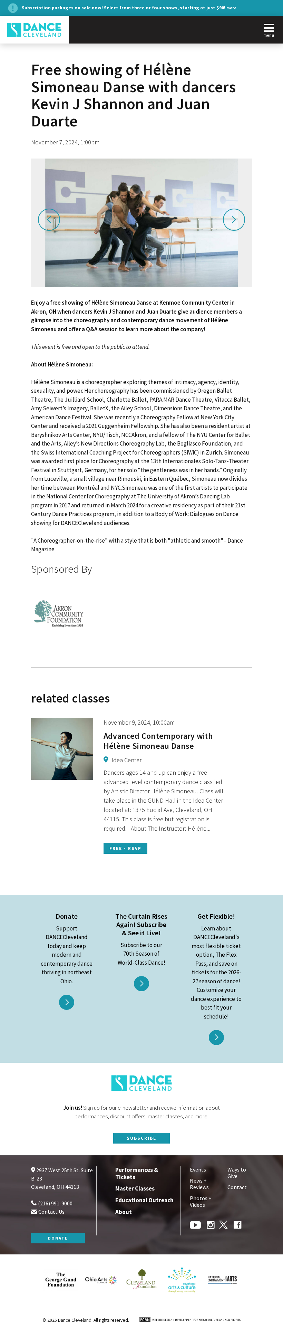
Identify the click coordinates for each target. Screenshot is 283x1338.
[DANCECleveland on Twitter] (224, 1226)
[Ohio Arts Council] (101, 1297)
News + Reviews (199, 1184)
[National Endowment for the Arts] (222, 1297)
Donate (58, 1238)
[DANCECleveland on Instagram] (211, 1226)
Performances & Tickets (136, 1173)
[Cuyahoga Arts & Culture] (182, 1297)
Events (198, 1169)
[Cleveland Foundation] (141, 1297)
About (123, 1211)
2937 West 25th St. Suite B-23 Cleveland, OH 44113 (62, 1178)
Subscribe (141, 1138)
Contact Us (51, 1211)
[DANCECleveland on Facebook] (238, 1226)
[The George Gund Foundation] (60, 1297)
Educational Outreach (144, 1200)
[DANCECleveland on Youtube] (196, 1226)
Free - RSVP (125, 848)
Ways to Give (236, 1172)
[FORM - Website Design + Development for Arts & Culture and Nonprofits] (190, 1320)
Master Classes (135, 1188)
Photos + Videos (201, 1201)
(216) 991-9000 (54, 1203)
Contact (237, 1187)
